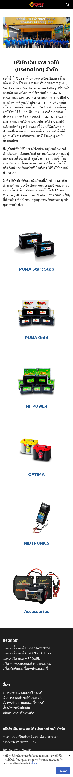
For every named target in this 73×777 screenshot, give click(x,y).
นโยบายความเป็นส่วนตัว (18, 713)
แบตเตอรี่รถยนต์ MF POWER (21, 658)
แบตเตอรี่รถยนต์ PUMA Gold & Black (27, 653)
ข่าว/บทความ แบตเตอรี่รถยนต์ (22, 692)
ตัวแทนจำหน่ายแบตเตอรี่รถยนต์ (23, 703)
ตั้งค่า (34, 763)
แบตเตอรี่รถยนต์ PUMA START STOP (27, 648)
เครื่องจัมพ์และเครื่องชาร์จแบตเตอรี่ (25, 669)
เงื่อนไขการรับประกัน (16, 708)
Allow (63, 770)
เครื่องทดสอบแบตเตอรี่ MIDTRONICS (27, 663)
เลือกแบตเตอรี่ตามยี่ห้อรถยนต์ (22, 697)
